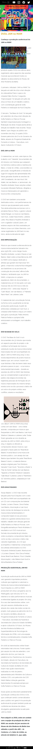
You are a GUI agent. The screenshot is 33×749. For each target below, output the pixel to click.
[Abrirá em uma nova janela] (14, 2)
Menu (4, 2)
